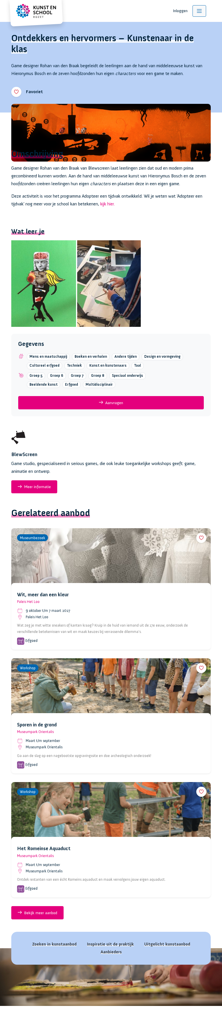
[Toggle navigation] (199, 11)
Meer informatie (37, 486)
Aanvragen (114, 402)
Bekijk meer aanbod (40, 912)
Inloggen (180, 10)
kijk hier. (107, 204)
